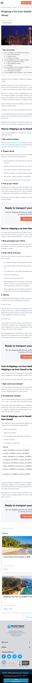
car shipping (10, 93)
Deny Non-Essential (16, 681)
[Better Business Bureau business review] (23, 664)
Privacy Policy (22, 676)
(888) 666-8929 (26, 3)
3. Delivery (9, 65)
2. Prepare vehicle (11, 56)
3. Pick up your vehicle (12, 58)
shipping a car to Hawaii (18, 142)
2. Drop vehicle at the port (13, 63)
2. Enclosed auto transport (13, 70)
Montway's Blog (6, 7)
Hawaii (14, 7)
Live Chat (23, 147)
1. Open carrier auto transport (14, 69)
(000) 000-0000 (13, 147)
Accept (16, 679)
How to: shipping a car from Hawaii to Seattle (16, 60)
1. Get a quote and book (12, 54)
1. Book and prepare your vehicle (15, 61)
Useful (10, 609)
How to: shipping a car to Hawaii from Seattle (16, 52)
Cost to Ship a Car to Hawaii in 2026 (16, 557)
